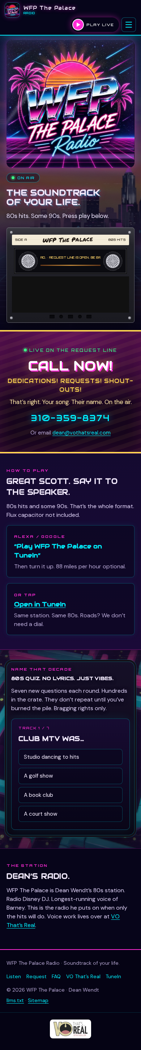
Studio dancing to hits (51, 757)
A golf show (38, 775)
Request (36, 976)
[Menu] (128, 24)
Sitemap (38, 1000)
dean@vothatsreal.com (81, 432)
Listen (14, 976)
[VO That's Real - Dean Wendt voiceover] (70, 1029)
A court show (40, 814)
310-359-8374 (70, 418)
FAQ (56, 976)
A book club (38, 795)
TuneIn (113, 976)
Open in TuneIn (40, 604)
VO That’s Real (83, 976)
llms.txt (15, 1000)
